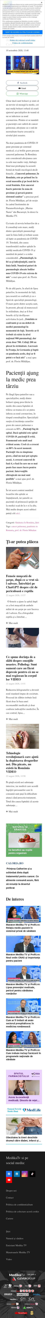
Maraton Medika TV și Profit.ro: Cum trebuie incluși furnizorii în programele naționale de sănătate (23, 1055)
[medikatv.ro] (14, 1299)
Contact (10, 1197)
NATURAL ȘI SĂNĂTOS (20, 828)
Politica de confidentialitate (19, 1204)
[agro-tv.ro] (28, 1307)
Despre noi (11, 1190)
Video (9, 1259)
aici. (18, 513)
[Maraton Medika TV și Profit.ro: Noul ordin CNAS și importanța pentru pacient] (23, 944)
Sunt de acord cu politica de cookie (22, 32)
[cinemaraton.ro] (23, 1299)
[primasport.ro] (22, 1291)
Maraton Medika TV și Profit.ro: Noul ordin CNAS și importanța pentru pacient (23, 957)
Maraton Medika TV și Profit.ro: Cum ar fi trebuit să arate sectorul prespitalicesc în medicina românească (23, 1022)
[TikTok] (32, 1174)
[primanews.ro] (28, 1286)
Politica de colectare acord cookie (22, 1211)
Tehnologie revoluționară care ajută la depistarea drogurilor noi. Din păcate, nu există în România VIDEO (22, 762)
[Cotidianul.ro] (23, 1294)
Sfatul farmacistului (19, 1074)
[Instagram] (25, 1174)
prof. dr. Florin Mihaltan (25, 530)
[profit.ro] (8, 1295)
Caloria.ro (14, 863)
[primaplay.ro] (37, 1286)
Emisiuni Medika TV (16, 1245)
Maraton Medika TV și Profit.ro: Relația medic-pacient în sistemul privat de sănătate (23, 927)
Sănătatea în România (24, 522)
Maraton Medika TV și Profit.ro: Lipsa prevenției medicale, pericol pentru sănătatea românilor (23, 989)
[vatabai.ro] (31, 1313)
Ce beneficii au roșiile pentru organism (20, 851)
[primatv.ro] (5, 1286)
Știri (37, 522)
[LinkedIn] (17, 1174)
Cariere (9, 1218)
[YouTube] (9, 1180)
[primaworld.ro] (15, 1307)
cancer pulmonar (18, 526)
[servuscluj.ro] (21, 1313)
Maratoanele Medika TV (18, 1252)
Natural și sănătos (14, 1238)
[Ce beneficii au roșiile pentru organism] (24, 840)
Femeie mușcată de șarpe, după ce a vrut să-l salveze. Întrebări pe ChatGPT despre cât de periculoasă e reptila (22, 583)
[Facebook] (9, 1174)
